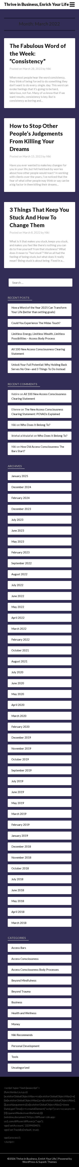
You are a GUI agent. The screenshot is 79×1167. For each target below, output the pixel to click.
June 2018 (17, 890)
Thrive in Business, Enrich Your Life (36, 4)
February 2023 (20, 552)
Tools (14, 1056)
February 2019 (20, 824)
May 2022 (17, 606)
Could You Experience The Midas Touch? (35, 323)
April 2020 (17, 704)
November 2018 (21, 857)
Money (15, 1024)
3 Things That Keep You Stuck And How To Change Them (39, 217)
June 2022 (17, 596)
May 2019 (17, 803)
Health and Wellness (23, 1013)
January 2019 (19, 835)
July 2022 (17, 585)
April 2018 (17, 911)
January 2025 (19, 476)
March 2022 (18, 628)
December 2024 (21, 487)
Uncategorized (20, 1067)
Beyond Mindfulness (23, 980)
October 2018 (20, 868)
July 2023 (17, 519)
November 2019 (21, 748)
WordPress (28, 1161)
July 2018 (17, 879)
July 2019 (17, 781)
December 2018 (21, 846)
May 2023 (17, 541)
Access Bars (18, 947)
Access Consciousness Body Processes (35, 969)
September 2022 (21, 563)
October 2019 (20, 759)
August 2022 (19, 574)
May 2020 (17, 694)
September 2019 (21, 770)
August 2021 (19, 661)
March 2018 (18, 922)
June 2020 (17, 683)
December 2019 (21, 737)
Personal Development (25, 1046)
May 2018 (17, 901)
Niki (48, 68)
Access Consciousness (25, 958)
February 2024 (20, 497)
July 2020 (17, 672)
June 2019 (17, 792)
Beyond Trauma (20, 991)
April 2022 (17, 617)
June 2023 (17, 530)
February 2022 (20, 639)
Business (16, 1002)
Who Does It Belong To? (35, 424)
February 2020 (20, 726)
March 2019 (18, 813)
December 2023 (21, 508)
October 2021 (20, 650)
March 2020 (18, 715)
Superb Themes (47, 1161)
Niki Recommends (22, 1035)
